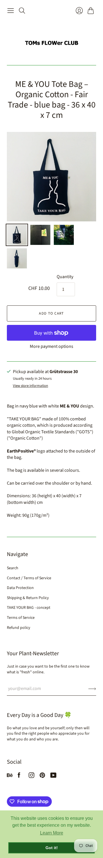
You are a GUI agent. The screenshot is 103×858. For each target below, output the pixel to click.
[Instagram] (31, 776)
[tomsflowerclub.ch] (51, 40)
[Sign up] (92, 688)
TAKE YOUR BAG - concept (28, 608)
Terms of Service (21, 618)
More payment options (51, 346)
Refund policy (18, 628)
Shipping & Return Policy (28, 598)
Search (12, 568)
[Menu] (11, 11)
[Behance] (10, 776)
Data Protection (20, 588)
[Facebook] (19, 776)
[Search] (22, 10)
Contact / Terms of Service (29, 578)
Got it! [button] (51, 847)
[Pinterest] (42, 776)
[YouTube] (53, 776)
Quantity (65, 277)
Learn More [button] (51, 832)
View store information (30, 386)
